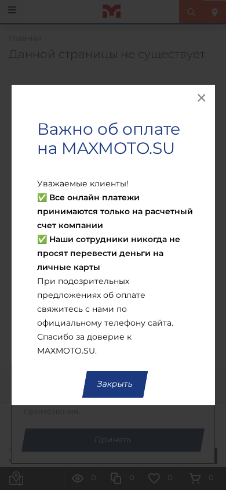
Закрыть (115, 384)
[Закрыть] (202, 97)
